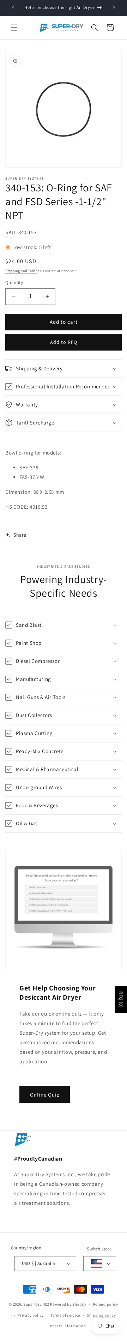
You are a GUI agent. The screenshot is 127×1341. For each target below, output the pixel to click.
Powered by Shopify (68, 1304)
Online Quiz (44, 1094)
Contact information (67, 1325)
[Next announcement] (114, 8)
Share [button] (19, 535)
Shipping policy (101, 1315)
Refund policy (105, 1304)
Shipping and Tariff (21, 270)
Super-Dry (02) (36, 1304)
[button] (14, 27)
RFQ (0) (121, 1000)
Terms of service (65, 1315)
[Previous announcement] (13, 8)
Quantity (14, 282)
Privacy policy (31, 1315)
